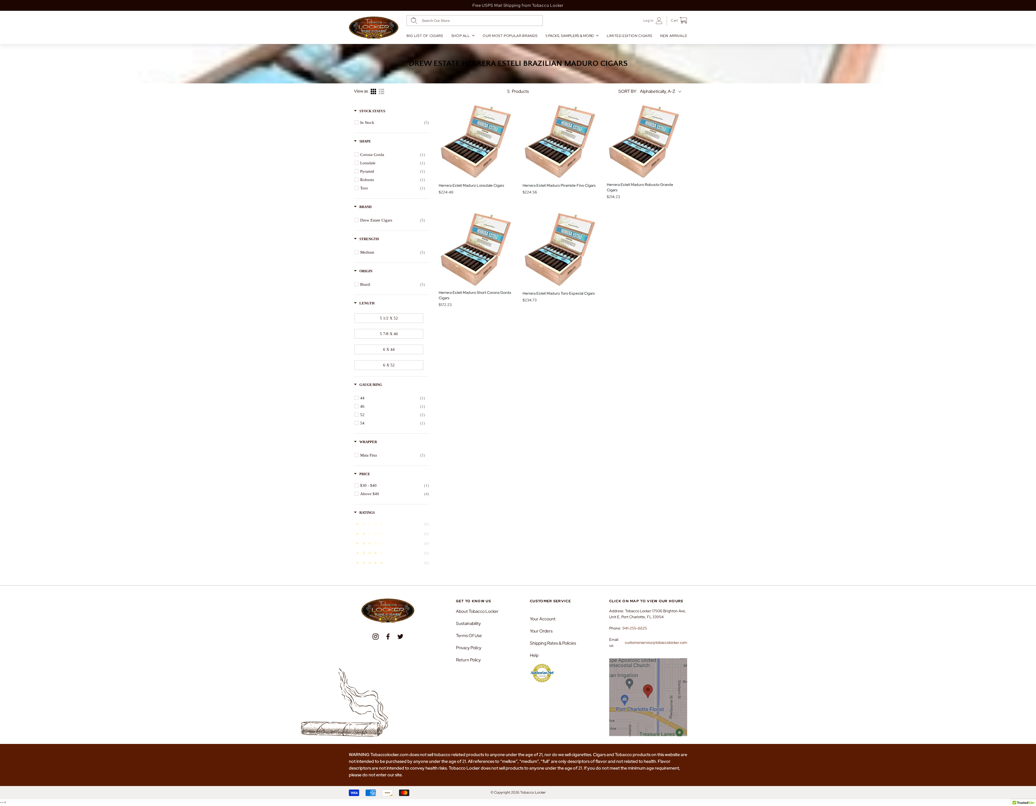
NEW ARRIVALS (673, 35)
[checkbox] (394, 122)
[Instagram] (376, 637)
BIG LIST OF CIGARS (425, 35)
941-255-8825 (634, 628)
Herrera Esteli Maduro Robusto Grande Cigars (640, 187)
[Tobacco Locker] (373, 27)
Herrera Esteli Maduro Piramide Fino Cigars (559, 185)
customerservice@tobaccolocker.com (656, 642)
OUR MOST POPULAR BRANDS (510, 35)
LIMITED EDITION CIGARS (629, 35)
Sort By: (627, 91)
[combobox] (475, 20)
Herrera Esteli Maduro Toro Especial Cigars (559, 293)
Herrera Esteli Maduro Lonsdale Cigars (471, 185)
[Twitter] (400, 637)
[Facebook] (388, 637)
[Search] (414, 20)
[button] (677, 20)
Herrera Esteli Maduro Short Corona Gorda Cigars (475, 295)
